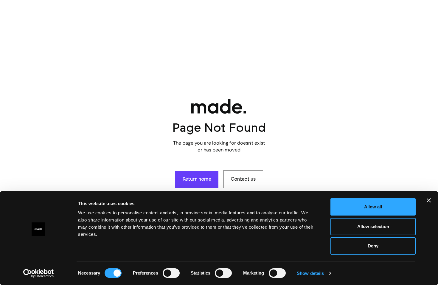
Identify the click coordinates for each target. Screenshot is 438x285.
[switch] (171, 273)
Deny (373, 245)
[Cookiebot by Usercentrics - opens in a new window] (39, 273)
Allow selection (373, 226)
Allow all (373, 206)
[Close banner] (429, 200)
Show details (310, 273)
